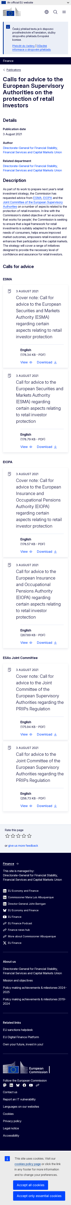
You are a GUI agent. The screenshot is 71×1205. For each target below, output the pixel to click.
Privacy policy (12, 1121)
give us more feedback (23, 845)
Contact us (10, 1092)
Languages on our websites (21, 1106)
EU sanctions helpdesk (18, 1030)
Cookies (8, 1114)
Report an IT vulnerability (19, 1099)
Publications (14, 69)
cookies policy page (28, 1164)
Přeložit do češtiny (23, 45)
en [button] (47, 12)
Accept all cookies (30, 1185)
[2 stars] (10, 835)
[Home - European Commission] (12, 11)
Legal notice (11, 1128)
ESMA (37, 198)
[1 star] (7, 835)
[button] (26, 362)
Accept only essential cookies (39, 1196)
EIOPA (47, 198)
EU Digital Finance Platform (21, 1037)
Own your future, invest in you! (23, 1044)
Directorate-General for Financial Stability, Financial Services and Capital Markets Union (32, 971)
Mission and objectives (18, 980)
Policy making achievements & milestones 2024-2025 (35, 990)
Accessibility (11, 1135)
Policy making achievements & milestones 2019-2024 (34, 1001)
